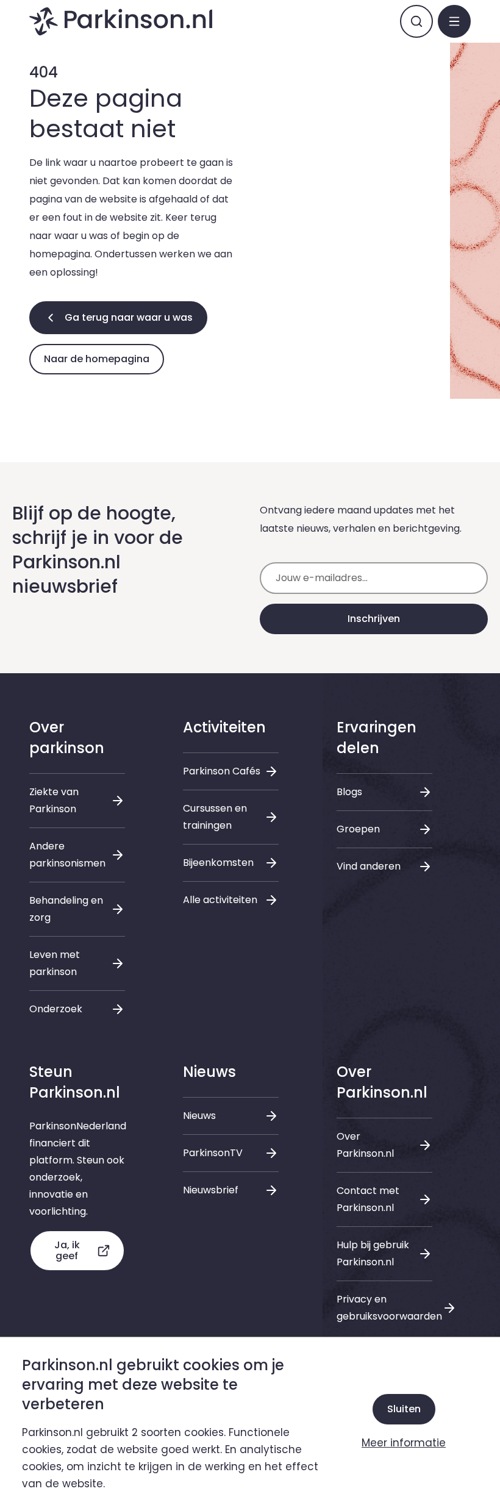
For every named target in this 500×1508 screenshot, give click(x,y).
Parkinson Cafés (221, 771)
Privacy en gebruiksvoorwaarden (384, 1307)
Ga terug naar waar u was (129, 317)
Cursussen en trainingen (215, 816)
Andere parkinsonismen (67, 854)
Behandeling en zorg (66, 908)
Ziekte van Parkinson (54, 800)
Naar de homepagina (96, 359)
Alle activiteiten (220, 900)
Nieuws (199, 1116)
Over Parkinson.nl (365, 1144)
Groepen (358, 829)
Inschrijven (374, 619)
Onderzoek (55, 1009)
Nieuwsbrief (210, 1190)
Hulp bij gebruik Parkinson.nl (373, 1253)
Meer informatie (404, 1442)
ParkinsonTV (213, 1153)
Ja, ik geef (67, 1250)
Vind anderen (369, 866)
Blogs (349, 792)
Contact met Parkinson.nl (368, 1199)
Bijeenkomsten (218, 863)
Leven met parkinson (54, 963)
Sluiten (404, 1409)
